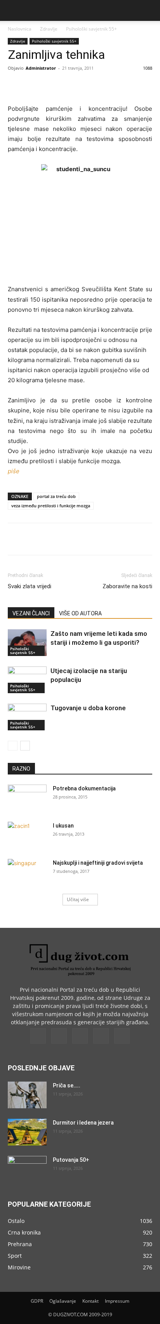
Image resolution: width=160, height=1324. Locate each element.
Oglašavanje (62, 1301)
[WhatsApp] (93, 85)
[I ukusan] (27, 835)
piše (13, 471)
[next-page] (25, 745)
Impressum (117, 1301)
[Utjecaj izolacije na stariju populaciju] (27, 679)
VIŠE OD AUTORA (80, 613)
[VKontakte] (101, 1036)
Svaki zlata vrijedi (29, 586)
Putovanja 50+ (71, 1160)
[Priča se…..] (27, 1095)
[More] (112, 85)
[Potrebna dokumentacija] (27, 798)
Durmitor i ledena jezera (83, 1123)
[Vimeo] (80, 1036)
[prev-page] (12, 745)
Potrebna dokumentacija (84, 788)
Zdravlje (48, 29)
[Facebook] (40, 85)
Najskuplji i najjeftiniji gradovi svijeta (98, 863)
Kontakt (90, 1301)
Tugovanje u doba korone (88, 708)
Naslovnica (19, 29)
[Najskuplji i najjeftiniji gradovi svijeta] (27, 872)
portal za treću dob (56, 496)
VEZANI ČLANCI (31, 613)
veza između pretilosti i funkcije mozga (50, 505)
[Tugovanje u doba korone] (27, 717)
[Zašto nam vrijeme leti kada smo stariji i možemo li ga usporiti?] (27, 642)
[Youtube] (122, 1036)
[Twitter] (58, 85)
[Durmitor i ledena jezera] (27, 1132)
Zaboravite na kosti (127, 586)
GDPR (37, 1301)
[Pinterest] (75, 85)
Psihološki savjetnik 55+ (91, 29)
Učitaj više (78, 899)
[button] (13, 10)
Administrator (41, 68)
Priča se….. (66, 1085)
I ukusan (63, 826)
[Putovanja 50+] (27, 1169)
